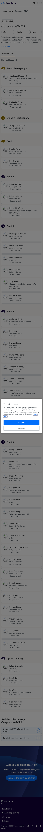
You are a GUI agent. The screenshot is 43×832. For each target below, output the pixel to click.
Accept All (21, 422)
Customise (21, 428)
